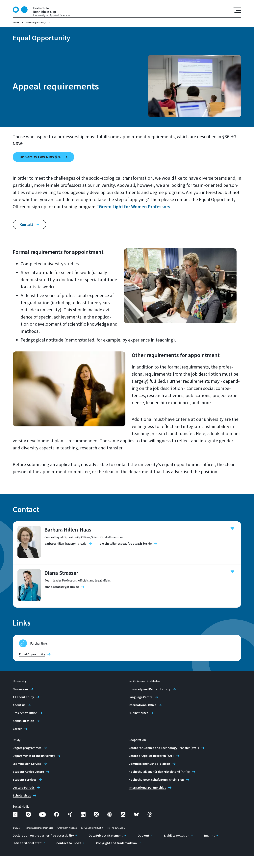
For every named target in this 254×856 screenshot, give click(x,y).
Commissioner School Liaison (149, 764)
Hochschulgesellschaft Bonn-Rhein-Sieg (156, 779)
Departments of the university (34, 756)
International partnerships (147, 787)
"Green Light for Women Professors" (134, 206)
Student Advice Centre (28, 771)
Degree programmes (27, 748)
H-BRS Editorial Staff (27, 843)
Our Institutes (138, 713)
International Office (142, 705)
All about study (23, 697)
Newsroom (20, 689)
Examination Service (27, 764)
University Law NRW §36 (40, 156)
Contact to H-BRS (68, 843)
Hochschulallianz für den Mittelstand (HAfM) (159, 771)
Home (16, 22)
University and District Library (149, 689)
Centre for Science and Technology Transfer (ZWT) (164, 748)
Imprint (209, 835)
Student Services (24, 779)
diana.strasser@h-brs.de (61, 587)
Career (17, 729)
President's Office (25, 713)
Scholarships (22, 795)
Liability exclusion (176, 835)
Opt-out (143, 835)
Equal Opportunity (36, 22)
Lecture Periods (24, 787)
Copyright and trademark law (116, 843)
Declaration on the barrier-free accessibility (43, 835)
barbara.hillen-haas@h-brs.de (65, 543)
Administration (23, 721)
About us (19, 705)
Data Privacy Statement (106, 835)
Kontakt (26, 224)
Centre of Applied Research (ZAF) (151, 756)
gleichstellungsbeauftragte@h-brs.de (126, 543)
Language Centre (140, 697)
